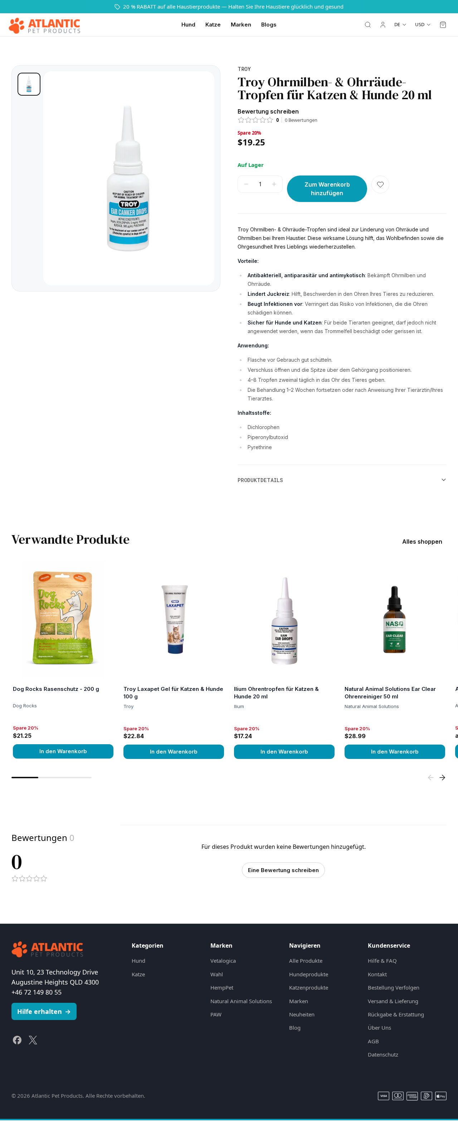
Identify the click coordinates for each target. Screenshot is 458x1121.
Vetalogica (223, 960)
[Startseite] (44, 25)
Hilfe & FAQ (382, 960)
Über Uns (379, 1027)
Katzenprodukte (308, 987)
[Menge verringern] (246, 184)
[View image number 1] (29, 84)
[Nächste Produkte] (442, 777)
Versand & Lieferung (393, 1001)
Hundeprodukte (308, 974)
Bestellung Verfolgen (393, 987)
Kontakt (377, 974)
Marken (241, 24)
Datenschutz (383, 1054)
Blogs (269, 24)
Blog (295, 1027)
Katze (213, 24)
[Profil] (382, 24)
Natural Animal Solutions (241, 1001)
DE (397, 24)
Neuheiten (302, 1014)
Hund (188, 24)
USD (419, 24)
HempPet (221, 987)
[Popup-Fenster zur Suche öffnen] (367, 24)
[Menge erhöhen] (274, 184)
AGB (373, 1041)
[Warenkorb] (443, 24)
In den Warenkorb (63, 751)
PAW (215, 1014)
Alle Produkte (305, 960)
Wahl (216, 974)
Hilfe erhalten (44, 1011)
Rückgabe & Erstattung (396, 1014)
